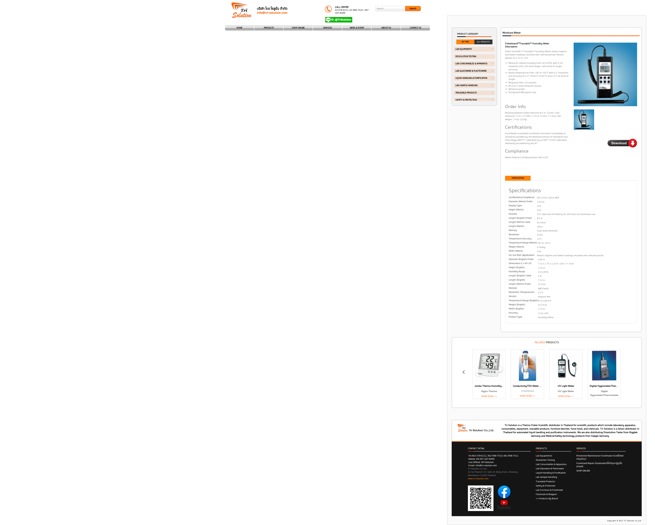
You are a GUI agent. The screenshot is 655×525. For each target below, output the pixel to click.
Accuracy (513, 312)
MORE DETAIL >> (489, 396)
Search (413, 8)
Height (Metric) (516, 209)
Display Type (515, 205)
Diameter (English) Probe (521, 259)
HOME (239, 28)
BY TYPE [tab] (465, 41)
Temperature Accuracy (520, 238)
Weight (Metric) (516, 247)
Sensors (512, 296)
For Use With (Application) (522, 255)
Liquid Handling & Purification (471, 78)
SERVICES (327, 28)
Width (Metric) (516, 251)
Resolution (514, 234)
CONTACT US (415, 28)
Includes (513, 214)
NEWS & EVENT (357, 28)
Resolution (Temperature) (521, 292)
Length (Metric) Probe (520, 284)
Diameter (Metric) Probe (521, 201)
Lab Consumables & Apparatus (471, 63)
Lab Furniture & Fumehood (549, 490)
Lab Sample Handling (466, 85)
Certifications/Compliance (521, 197)
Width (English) (516, 308)
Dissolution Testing (465, 56)
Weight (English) (517, 304)
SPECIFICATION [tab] (518, 178)
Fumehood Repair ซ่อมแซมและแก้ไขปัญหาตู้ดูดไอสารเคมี (599, 465)
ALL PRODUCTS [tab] (483, 41)
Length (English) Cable (520, 275)
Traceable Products (466, 92)
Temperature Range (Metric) (523, 242)
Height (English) (517, 267)
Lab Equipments (463, 49)
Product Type (515, 317)
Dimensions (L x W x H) (520, 263)
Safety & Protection (466, 100)
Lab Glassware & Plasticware (471, 71)
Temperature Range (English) (523, 300)
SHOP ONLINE (298, 28)
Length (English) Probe (520, 218)
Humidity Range (517, 271)
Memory (513, 230)
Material (513, 288)
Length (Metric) (516, 226)
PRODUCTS (269, 28)
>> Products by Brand (547, 498)
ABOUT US (386, 28)
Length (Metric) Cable (519, 222)
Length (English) (517, 280)
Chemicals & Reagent (546, 494)
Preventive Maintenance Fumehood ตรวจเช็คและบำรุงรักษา (600, 457)
